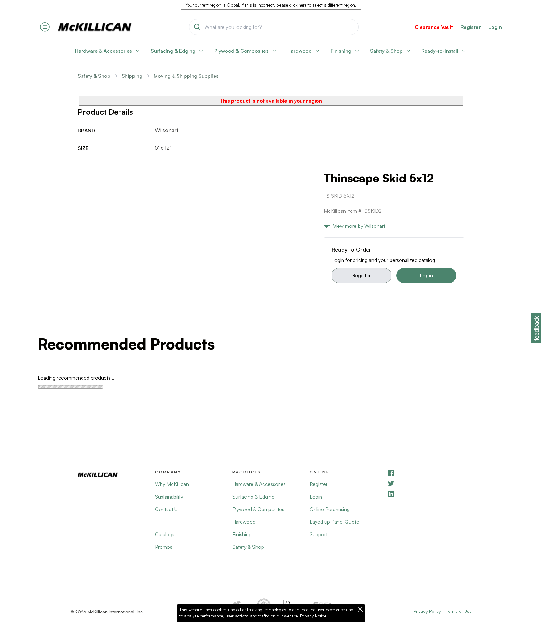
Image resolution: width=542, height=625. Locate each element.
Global (233, 5)
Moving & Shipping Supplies (186, 76)
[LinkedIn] (425, 494)
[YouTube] (425, 483)
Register (361, 275)
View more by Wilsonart (359, 226)
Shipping (132, 76)
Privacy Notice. (313, 615)
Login (495, 27)
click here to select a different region (322, 5)
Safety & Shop (94, 76)
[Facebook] (425, 473)
